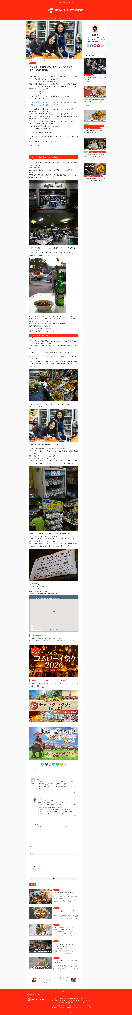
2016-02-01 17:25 (42, 798)
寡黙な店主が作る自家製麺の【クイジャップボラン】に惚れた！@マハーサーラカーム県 (72, 1007)
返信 (75, 793)
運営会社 (68, 19)
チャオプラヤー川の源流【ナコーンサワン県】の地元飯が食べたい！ (67, 1000)
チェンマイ (33, 769)
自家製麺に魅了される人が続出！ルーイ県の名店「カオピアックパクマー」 (69, 1005)
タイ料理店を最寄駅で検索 (44, 19)
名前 (31, 846)
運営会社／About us (66, 991)
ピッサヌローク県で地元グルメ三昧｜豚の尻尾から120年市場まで (67, 1003)
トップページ (32, 19)
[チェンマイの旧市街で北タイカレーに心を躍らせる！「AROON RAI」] (53, 764)
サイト (31, 859)
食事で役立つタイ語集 (56, 19)
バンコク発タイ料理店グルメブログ (33, 994)
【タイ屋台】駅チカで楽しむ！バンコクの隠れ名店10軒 (64, 998)
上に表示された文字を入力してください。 (40, 869)
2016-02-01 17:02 (40, 779)
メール (32, 853)
